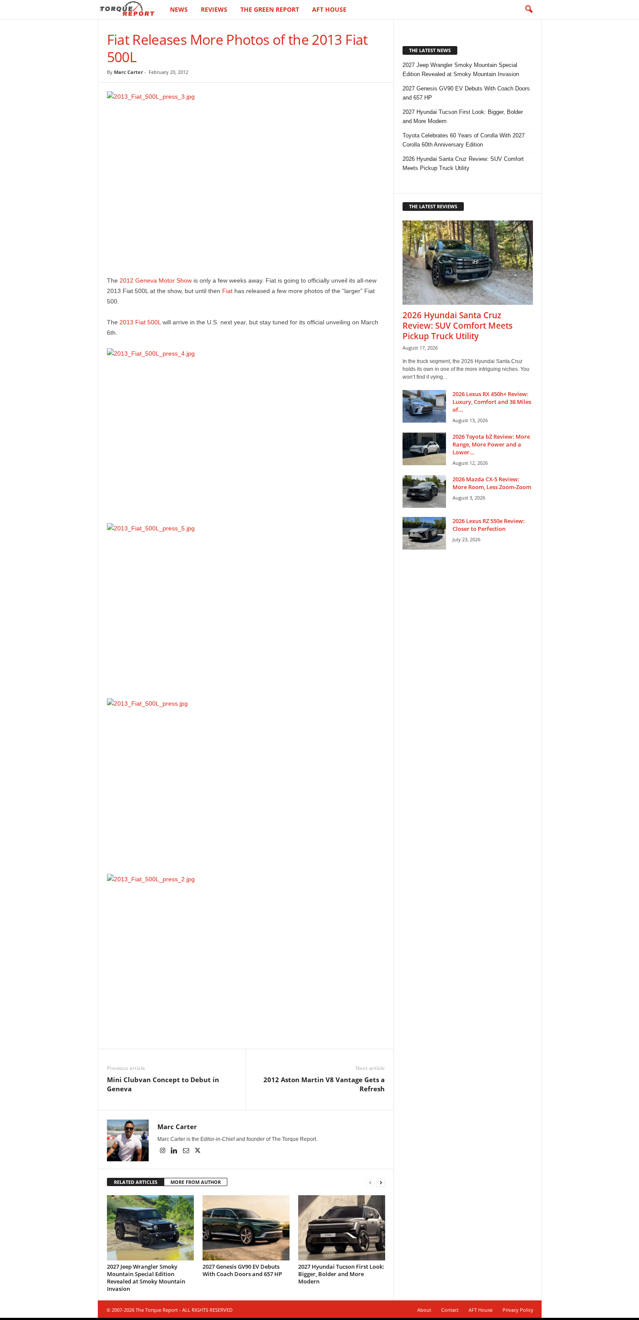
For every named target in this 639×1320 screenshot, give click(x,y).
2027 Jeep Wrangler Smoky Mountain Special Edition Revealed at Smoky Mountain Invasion (146, 1278)
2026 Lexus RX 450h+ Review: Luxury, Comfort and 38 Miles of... (492, 401)
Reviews (214, 9)
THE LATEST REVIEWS (433, 206)
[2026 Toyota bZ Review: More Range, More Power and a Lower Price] (424, 449)
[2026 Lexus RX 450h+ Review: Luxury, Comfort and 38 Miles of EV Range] (424, 406)
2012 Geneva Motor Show (156, 280)
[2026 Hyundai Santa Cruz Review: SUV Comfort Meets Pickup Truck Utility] (468, 262)
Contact (450, 1310)
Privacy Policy (518, 1310)
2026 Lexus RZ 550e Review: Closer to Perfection (489, 525)
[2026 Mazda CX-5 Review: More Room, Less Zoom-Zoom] (424, 491)
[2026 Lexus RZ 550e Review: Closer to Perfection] (424, 533)
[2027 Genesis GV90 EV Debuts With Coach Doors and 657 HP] (246, 1227)
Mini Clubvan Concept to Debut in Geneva (163, 1084)
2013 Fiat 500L (140, 322)
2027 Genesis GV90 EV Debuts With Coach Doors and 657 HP (242, 1270)
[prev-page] (370, 1182)
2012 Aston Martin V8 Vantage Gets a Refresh (324, 1084)
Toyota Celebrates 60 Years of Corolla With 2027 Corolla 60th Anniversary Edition (464, 140)
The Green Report (269, 9)
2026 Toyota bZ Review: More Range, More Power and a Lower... (491, 444)
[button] (528, 9)
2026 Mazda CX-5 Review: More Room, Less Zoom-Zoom (492, 483)
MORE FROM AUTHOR (195, 1182)
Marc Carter (128, 72)
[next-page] (380, 1182)
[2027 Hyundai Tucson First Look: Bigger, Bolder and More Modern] (341, 1227)
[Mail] (187, 1151)
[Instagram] (163, 1151)
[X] (198, 1151)
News (179, 9)
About (424, 1310)
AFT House (329, 9)
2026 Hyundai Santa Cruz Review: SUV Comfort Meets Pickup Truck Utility (463, 163)
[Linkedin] (175, 1151)
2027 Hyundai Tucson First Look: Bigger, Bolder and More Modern (341, 1274)
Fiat (227, 290)
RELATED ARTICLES (135, 1182)
